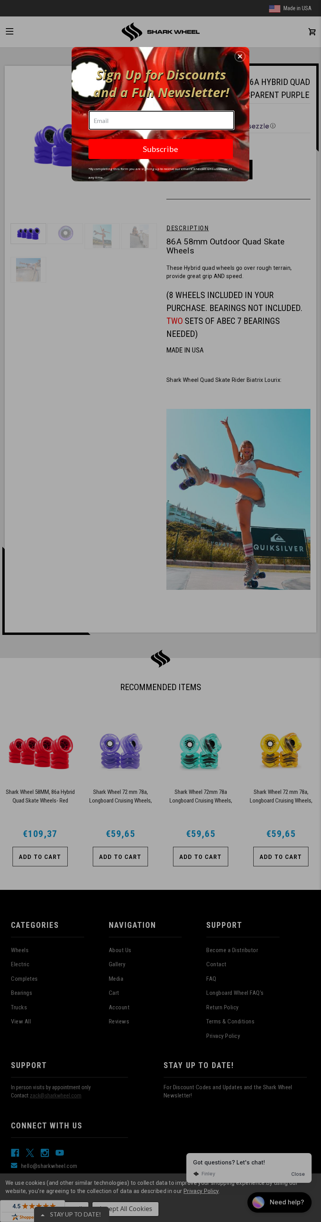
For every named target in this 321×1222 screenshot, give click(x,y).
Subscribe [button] (160, 149)
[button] (240, 56)
